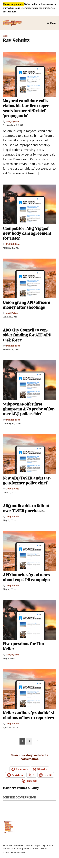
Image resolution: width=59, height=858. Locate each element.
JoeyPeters (12, 313)
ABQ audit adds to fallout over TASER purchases (26, 508)
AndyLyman (12, 121)
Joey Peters (12, 488)
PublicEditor (13, 244)
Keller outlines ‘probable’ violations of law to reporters (29, 715)
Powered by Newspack (14, 852)
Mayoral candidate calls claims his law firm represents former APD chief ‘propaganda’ (26, 108)
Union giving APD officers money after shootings (26, 304)
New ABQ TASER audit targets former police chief (27, 480)
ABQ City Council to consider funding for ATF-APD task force (27, 335)
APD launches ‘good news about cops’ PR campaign (26, 577)
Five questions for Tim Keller (23, 646)
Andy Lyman (12, 654)
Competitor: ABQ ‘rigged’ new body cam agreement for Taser (27, 233)
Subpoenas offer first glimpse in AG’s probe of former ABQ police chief (29, 409)
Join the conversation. (20, 797)
